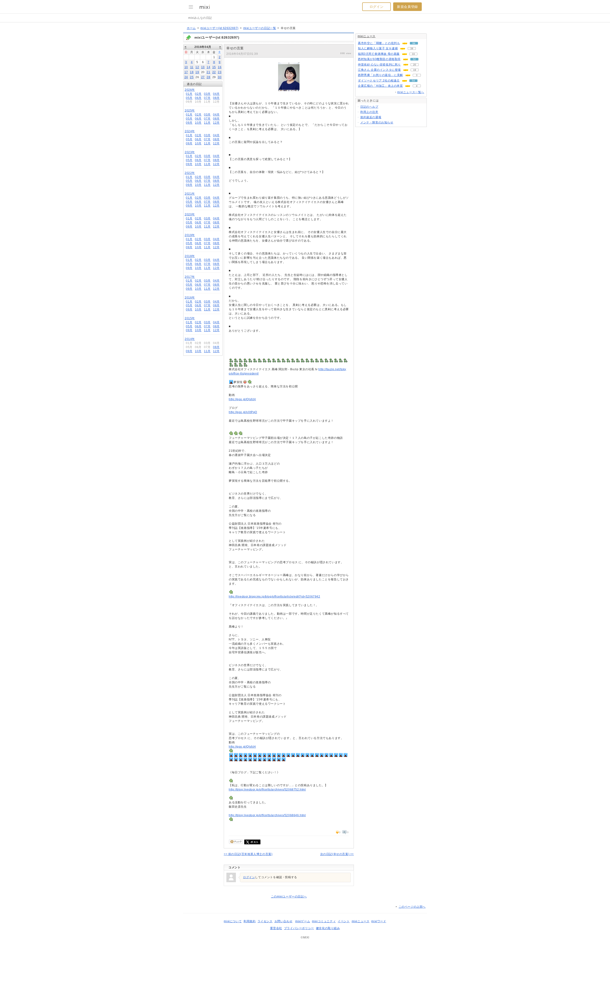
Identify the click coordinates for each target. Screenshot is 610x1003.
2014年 (190, 339)
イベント (344, 921)
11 (191, 67)
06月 (198, 98)
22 (214, 72)
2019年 (190, 235)
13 (203, 67)
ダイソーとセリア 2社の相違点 (379, 80)
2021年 (190, 193)
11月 (207, 122)
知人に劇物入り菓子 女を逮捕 (378, 48)
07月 (207, 98)
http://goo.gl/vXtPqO (243, 412)
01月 (189, 94)
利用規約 (249, 921)
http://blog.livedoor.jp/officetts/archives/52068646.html (267, 815)
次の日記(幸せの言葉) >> (337, 854)
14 (208, 67)
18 (191, 72)
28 (208, 77)
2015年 (190, 318)
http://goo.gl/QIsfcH (242, 399)
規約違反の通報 (370, 117)
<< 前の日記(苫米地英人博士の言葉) (248, 854)
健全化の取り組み (328, 928)
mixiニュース (367, 36)
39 (411, 48)
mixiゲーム (302, 921)
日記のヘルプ (369, 106)
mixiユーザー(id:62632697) (219, 28)
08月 (216, 98)
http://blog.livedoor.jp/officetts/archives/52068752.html (267, 789)
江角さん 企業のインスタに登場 (379, 69)
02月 (198, 94)
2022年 (190, 173)
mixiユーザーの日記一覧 (259, 28)
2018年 (190, 256)
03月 (207, 94)
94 (413, 43)
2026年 (190, 89)
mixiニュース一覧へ (410, 92)
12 (197, 67)
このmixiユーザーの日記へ (289, 896)
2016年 (190, 297)
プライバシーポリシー (299, 928)
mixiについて (233, 921)
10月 (198, 122)
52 (414, 59)
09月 (189, 122)
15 (214, 67)
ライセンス (265, 921)
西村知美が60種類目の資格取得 (379, 59)
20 (414, 64)
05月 (189, 98)
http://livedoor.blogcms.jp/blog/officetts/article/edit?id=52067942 (274, 596)
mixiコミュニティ (324, 921)
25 (191, 77)
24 (186, 77)
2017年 (190, 277)
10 (186, 67)
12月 (216, 122)
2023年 (190, 152)
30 (219, 77)
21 (208, 72)
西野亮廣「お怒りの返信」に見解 (380, 75)
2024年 (190, 131)
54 (413, 80)
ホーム (191, 28)
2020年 (190, 214)
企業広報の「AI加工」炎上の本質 (380, 85)
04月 (216, 94)
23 (219, 72)
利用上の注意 (369, 112)
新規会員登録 (407, 7)
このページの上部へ (412, 906)
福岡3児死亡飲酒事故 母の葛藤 (379, 54)
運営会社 (276, 928)
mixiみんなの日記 (200, 18)
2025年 (190, 110)
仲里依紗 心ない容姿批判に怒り (379, 64)
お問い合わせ (283, 921)
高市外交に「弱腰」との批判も (379, 43)
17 (186, 72)
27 (203, 77)
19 (197, 72)
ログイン (376, 7)
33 (413, 54)
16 (219, 67)
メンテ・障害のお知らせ (376, 122)
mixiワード (378, 921)
